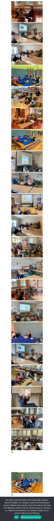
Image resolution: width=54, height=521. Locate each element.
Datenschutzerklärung (30, 517)
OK (16, 517)
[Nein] (50, 509)
